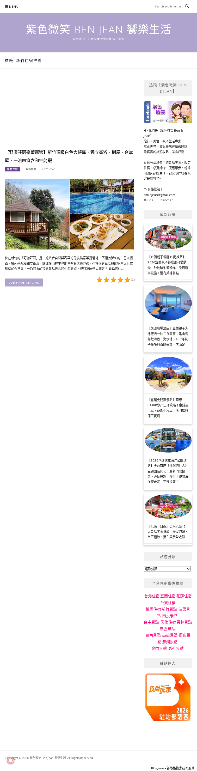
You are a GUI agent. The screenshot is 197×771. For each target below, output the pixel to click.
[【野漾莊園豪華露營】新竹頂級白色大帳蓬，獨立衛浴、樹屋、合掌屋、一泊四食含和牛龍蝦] (70, 214)
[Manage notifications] (10, 760)
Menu (14, 7)
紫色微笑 (31, 169)
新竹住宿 (12, 169)
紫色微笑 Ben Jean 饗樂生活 (98, 29)
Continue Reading (24, 282)
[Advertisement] (70, 113)
